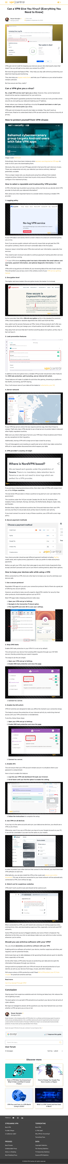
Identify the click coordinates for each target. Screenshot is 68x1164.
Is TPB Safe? (39, 1131)
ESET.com (17, 158)
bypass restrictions (24, 78)
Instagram (18, 1118)
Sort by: (50, 1051)
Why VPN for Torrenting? (42, 1134)
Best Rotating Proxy (11, 1155)
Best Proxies (9, 1145)
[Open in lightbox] (34, 139)
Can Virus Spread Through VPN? (15, 983)
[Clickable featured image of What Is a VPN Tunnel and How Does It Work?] (49, 1095)
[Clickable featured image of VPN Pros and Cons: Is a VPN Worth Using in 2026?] (19, 1095)
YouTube (13, 1118)
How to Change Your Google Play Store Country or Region (49, 1081)
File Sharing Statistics (41, 1149)
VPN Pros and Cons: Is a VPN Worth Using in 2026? (19, 1105)
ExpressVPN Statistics (42, 1155)
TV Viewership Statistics (42, 1152)
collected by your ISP (48, 385)
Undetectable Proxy (11, 1149)
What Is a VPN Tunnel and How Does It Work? (49, 1105)
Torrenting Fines (40, 1137)
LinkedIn (22, 1118)
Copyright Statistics (41, 1145)
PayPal (56, 557)
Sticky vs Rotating (10, 1152)
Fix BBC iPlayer (9, 1131)
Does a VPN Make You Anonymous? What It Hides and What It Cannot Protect (19, 1082)
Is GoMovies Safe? (10, 1134)
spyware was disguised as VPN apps (47, 161)
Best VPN (8, 1127)
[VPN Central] (16, 2)
